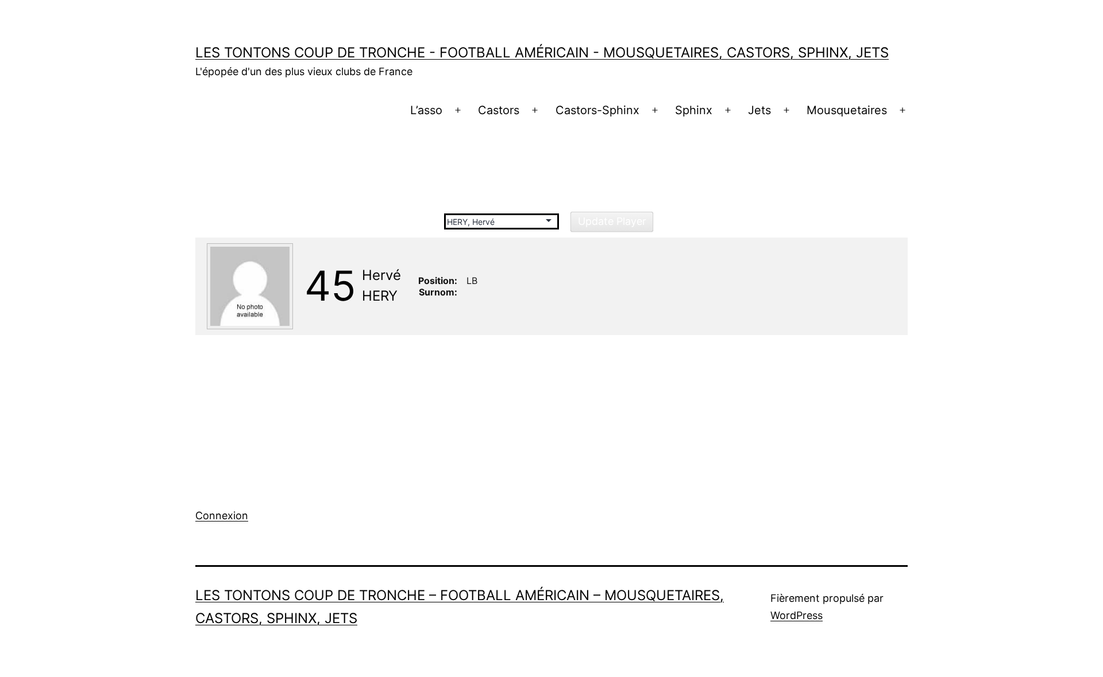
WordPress (796, 615)
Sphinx (693, 110)
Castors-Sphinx (597, 110)
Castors (498, 110)
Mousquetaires (847, 110)
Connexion (221, 515)
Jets (759, 110)
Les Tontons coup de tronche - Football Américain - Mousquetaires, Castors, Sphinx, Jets (542, 52)
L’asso (426, 110)
